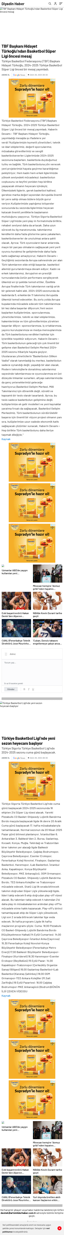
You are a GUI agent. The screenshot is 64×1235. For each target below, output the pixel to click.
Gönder (11, 689)
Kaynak (6, 439)
